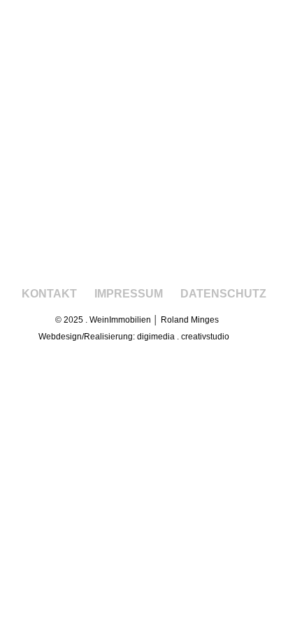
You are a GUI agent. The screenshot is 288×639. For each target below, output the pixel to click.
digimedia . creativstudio (183, 336)
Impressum (128, 294)
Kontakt (49, 294)
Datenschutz (223, 294)
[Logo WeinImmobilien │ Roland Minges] (144, 175)
